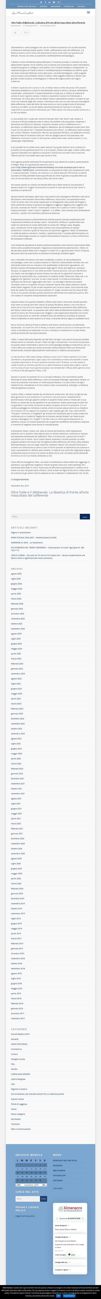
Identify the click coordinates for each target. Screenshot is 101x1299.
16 (40, 1173)
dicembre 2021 (17, 778)
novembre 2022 (18, 723)
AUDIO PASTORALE (19, 1044)
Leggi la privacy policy (25, 1216)
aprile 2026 (16, 593)
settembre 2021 (18, 793)
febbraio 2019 (17, 943)
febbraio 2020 (17, 888)
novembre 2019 (18, 903)
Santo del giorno (70, 1227)
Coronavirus (16, 1049)
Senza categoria (18, 1114)
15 (36, 1173)
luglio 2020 (16, 863)
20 (26, 1176)
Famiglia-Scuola (18, 1059)
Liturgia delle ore (70, 1262)
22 (36, 1176)
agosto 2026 (16, 573)
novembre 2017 (18, 1018)
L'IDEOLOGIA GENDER (20, 1074)
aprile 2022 (16, 758)
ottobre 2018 (16, 963)
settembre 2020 (18, 853)
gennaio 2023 (17, 713)
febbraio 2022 (17, 768)
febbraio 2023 (17, 708)
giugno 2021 (16, 808)
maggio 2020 (16, 873)
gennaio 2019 (17, 948)
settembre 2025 (18, 628)
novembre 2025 (18, 618)
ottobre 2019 (16, 908)
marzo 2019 (16, 938)
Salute (14, 1109)
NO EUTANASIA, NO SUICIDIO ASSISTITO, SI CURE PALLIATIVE (37, 1094)
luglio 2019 (16, 918)
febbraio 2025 (17, 663)
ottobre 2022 (16, 728)
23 (40, 1176)
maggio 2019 (16, 928)
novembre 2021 (18, 783)
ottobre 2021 (16, 788)
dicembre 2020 (17, 838)
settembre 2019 (18, 913)
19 (22, 1176)
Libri (13, 1084)
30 (40, 1180)
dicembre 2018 (17, 953)
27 (26, 1180)
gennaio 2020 (17, 893)
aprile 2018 (16, 993)
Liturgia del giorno (70, 1246)
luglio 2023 (16, 683)
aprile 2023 (16, 698)
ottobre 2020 (16, 848)
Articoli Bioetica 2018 (47, 26)
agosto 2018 (16, 973)
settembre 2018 (18, 968)
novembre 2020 (18, 843)
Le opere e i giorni (70, 1270)
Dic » (44, 1185)
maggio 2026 (16, 588)
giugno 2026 (16, 583)
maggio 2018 (16, 988)
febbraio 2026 (17, 603)
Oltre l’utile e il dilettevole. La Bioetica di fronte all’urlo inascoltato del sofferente (50, 493)
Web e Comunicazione (21, 1129)
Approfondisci (69, 1296)
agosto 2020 (16, 858)
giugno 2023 (16, 688)
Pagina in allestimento (21, 532)
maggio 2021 (16, 813)
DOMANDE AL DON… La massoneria (27, 542)
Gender (14, 1069)
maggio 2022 (16, 753)
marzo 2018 (16, 998)
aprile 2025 (16, 653)
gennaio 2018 (17, 1008)
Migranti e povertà (19, 1089)
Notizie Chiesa (17, 1099)
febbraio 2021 (17, 828)
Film (13, 1064)
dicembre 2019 (17, 898)
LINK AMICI (58, 1188)
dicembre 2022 (17, 718)
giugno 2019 (16, 923)
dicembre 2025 (17, 613)
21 (31, 1176)
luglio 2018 (16, 978)
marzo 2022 (16, 763)
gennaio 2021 (17, 833)
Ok (58, 1296)
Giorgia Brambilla (21, 479)
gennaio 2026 (17, 608)
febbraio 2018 (17, 1003)
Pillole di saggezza (19, 1104)
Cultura (14, 1054)
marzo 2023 (16, 703)
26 (22, 1180)
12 (22, 1173)
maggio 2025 (16, 648)
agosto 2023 (16, 678)
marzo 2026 (16, 598)
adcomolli (16, 26)
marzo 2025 (16, 658)
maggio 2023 (16, 693)
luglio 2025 (16, 638)
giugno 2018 (16, 983)
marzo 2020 (16, 883)
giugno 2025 (16, 643)
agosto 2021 (16, 798)
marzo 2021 (16, 823)
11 (18, 1173)
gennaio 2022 (17, 773)
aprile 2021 (16, 818)
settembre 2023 (18, 673)
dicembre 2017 (17, 1013)
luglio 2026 (16, 578)
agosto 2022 (16, 738)
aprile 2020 (16, 878)
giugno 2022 (16, 748)
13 (26, 1173)
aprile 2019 (16, 933)
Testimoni (15, 1124)
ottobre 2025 (16, 623)
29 (36, 1180)
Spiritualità (16, 1119)
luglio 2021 (16, 803)
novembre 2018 (18, 958)
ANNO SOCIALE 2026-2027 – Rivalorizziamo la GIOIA (33, 537)
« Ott (18, 1185)
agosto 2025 (16, 633)
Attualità (14, 1039)
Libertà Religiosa (18, 1079)
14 (31, 1173)
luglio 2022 (16, 743)
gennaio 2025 (17, 668)
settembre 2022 (18, 733)
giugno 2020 (16, 868)
